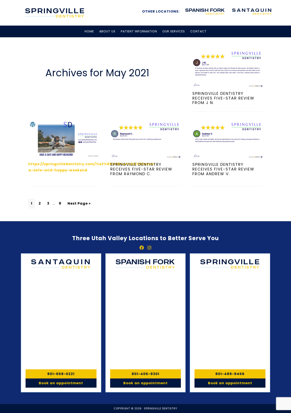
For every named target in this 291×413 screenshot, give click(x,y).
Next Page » (79, 203)
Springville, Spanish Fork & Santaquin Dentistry (55, 13)
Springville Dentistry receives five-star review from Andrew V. (223, 169)
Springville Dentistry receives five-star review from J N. (223, 98)
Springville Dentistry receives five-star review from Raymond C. (141, 169)
